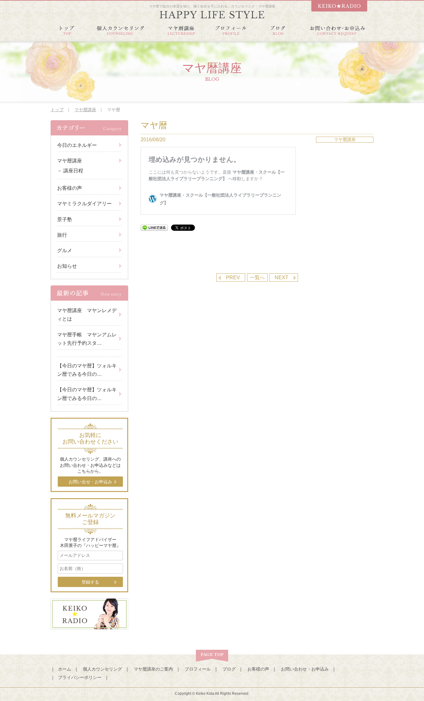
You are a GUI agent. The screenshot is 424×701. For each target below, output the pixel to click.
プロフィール (198, 669)
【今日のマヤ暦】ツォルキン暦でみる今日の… (87, 370)
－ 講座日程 (70, 170)
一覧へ (257, 277)
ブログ (229, 669)
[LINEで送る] (154, 228)
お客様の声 (69, 188)
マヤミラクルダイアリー (84, 203)
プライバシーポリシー (79, 677)
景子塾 (64, 219)
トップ (57, 109)
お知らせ (67, 266)
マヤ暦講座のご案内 (153, 669)
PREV (233, 277)
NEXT (281, 277)
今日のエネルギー (77, 145)
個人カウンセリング (102, 669)
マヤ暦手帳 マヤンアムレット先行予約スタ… (87, 339)
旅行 (62, 235)
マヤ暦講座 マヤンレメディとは (87, 314)
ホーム (64, 669)
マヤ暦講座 (85, 109)
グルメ (64, 250)
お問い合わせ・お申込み (305, 669)
